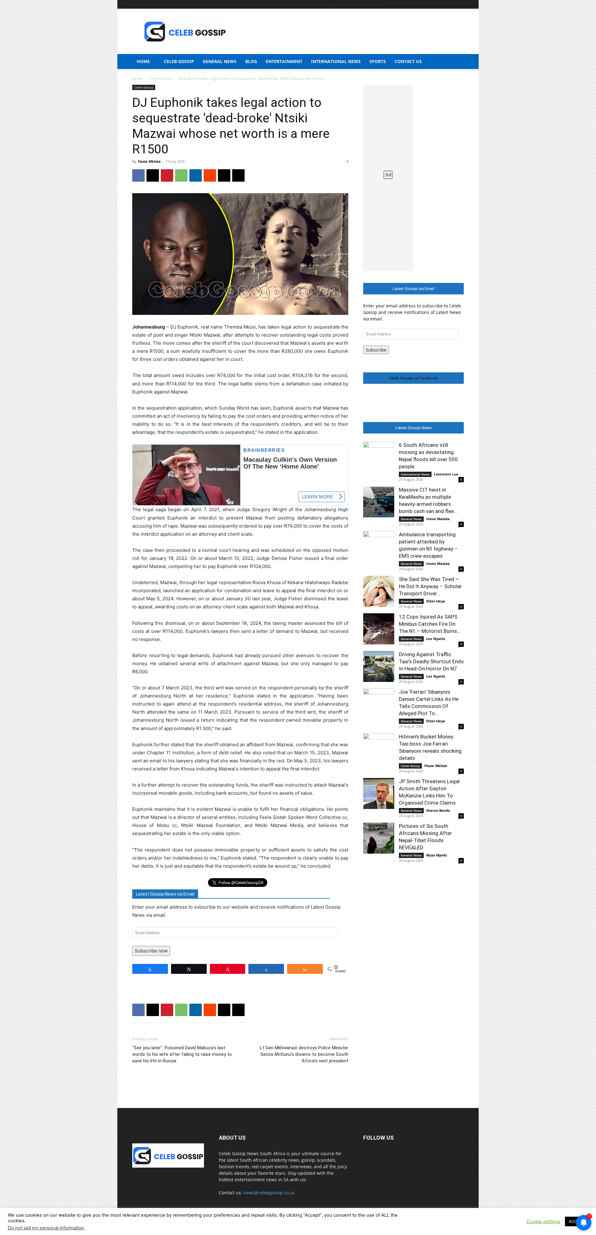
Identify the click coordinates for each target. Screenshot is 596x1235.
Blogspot (330, 4)
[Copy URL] (238, 175)
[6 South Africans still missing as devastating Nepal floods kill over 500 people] (378, 457)
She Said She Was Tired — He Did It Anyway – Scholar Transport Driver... (430, 586)
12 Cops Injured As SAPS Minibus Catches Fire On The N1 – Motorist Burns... (430, 624)
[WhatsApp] (181, 175)
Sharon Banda (438, 810)
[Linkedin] (195, 175)
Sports (377, 61)
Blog (251, 61)
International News (336, 61)
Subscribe (376, 350)
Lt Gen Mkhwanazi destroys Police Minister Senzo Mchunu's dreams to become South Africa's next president (304, 1054)
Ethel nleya (435, 601)
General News (220, 61)
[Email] (224, 175)
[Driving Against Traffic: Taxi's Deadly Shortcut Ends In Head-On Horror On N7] (378, 666)
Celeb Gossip (179, 61)
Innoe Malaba (438, 518)
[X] (153, 175)
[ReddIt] (210, 175)
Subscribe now (151, 951)
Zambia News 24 (220, 4)
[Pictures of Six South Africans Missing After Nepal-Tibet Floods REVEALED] (378, 838)
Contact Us (374, 4)
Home (143, 61)
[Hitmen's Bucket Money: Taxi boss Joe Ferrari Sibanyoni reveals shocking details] (378, 748)
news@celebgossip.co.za (269, 1193)
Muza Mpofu (436, 855)
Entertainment (284, 61)
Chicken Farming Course (258, 4)
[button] (456, 62)
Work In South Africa (300, 4)
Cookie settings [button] (543, 1221)
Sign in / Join (192, 4)
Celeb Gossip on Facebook (413, 378)
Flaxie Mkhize (149, 161)
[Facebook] (138, 175)
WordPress (351, 4)
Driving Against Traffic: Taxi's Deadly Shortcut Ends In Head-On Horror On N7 (431, 661)
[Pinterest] (167, 175)
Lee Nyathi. (436, 638)
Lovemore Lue (446, 474)
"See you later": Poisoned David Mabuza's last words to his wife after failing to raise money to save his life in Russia (182, 1054)
